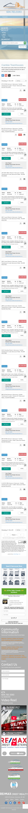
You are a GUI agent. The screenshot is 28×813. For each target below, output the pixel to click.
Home (7, 799)
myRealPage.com (16, 554)
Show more (21, 46)
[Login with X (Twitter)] (9, 76)
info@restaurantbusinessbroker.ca (13, 123)
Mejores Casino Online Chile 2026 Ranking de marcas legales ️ (12, 648)
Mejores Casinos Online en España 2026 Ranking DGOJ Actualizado (12, 639)
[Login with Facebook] (3, 76)
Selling (16, 799)
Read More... (4, 645)
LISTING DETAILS (6, 114)
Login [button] (16, 75)
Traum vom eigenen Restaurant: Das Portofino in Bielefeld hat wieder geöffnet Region (14, 657)
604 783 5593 (8, 121)
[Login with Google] (6, 76)
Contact (22, 799)
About (11, 799)
